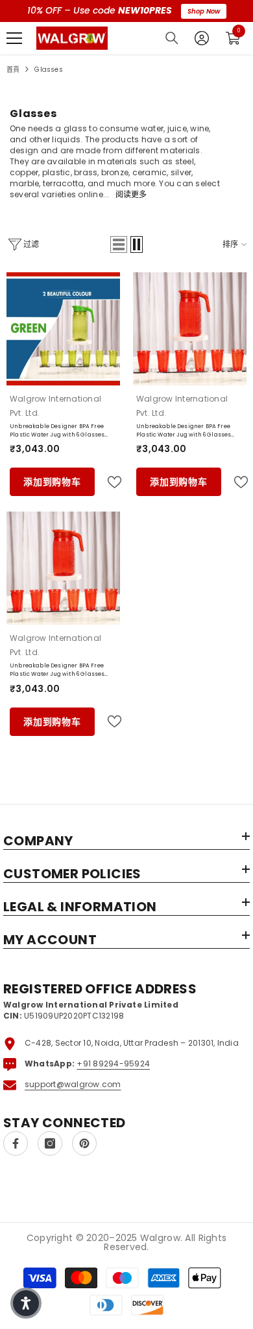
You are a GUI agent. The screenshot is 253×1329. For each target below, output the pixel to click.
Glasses (48, 69)
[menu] (14, 38)
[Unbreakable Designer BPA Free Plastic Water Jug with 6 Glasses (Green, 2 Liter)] (63, 328)
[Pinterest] (84, 1143)
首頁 (12, 69)
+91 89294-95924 (113, 1063)
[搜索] (172, 38)
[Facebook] (15, 1143)
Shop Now (203, 11)
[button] (118, 244)
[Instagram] (50, 1143)
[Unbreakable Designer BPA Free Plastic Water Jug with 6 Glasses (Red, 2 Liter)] (190, 328)
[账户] (202, 38)
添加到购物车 (51, 481)
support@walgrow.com (73, 1084)
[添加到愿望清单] (109, 482)
